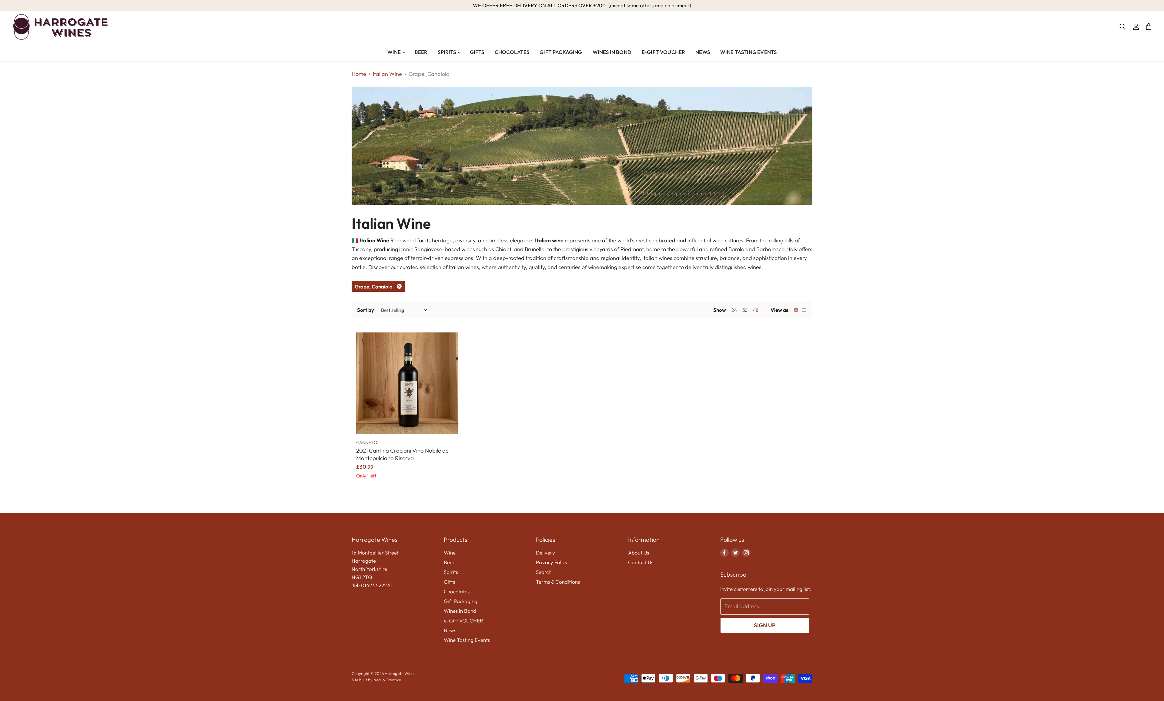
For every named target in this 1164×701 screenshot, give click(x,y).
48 (755, 310)
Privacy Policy (552, 562)
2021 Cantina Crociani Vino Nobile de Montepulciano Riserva (402, 454)
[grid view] (796, 310)
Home (359, 74)
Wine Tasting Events (748, 52)
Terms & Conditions (558, 581)
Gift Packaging (561, 52)
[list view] (804, 310)
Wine (394, 52)
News (702, 52)
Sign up (764, 625)
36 (745, 310)
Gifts (477, 52)
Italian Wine (387, 74)
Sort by (365, 310)
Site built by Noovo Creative (376, 679)
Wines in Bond (612, 52)
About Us (638, 552)
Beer (421, 52)
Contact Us (640, 562)
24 (734, 310)
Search (543, 572)
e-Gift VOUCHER (663, 52)
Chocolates (512, 52)
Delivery (545, 552)
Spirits (447, 52)
